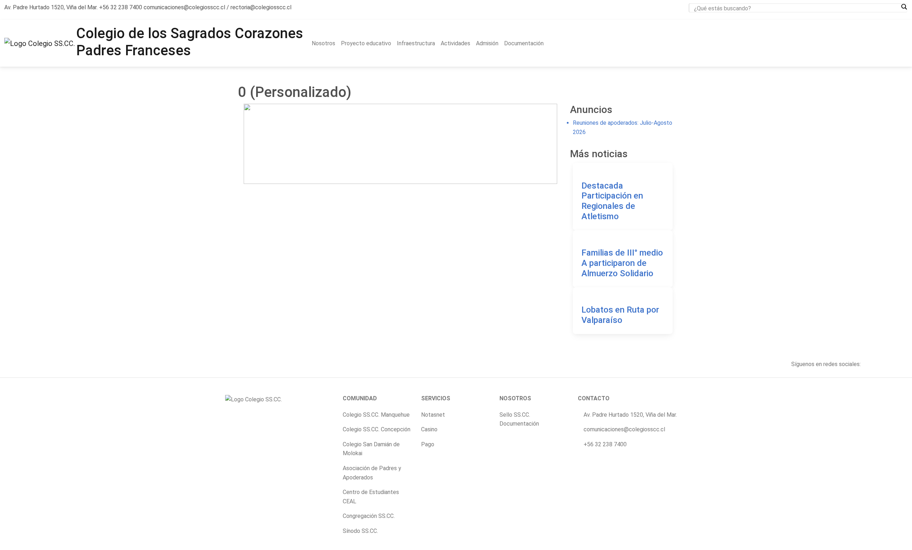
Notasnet (433, 414)
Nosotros (323, 43)
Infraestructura (416, 43)
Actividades (455, 43)
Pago (427, 444)
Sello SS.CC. (514, 414)
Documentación (524, 43)
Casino (429, 429)
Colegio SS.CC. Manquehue (376, 414)
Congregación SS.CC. (369, 516)
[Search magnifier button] (903, 6)
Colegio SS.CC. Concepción (376, 429)
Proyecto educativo (366, 43)
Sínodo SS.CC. (360, 531)
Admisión (487, 43)
